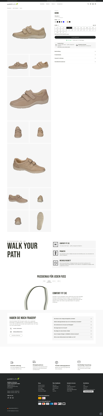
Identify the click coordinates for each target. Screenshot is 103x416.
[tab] (44, 281)
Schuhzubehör (41, 389)
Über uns (54, 385)
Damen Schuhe (41, 385)
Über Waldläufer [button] (56, 383)
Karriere (54, 390)
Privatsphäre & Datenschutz (89, 389)
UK (95, 25)
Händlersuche (55, 386)
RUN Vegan (40, 388)
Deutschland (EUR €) (13, 408)
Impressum (85, 386)
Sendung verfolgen (42, 390)
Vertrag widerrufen (88, 391)
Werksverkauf (55, 388)
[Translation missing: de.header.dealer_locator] (91, 4)
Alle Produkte (15, 8)
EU (93, 25)
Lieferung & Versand (71, 386)
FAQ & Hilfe (69, 390)
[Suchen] (88, 4)
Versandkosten (60, 17)
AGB (84, 385)
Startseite (9, 8)
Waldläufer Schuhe (14, 410)
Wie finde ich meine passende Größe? (62, 34)
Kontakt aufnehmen (16, 335)
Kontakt (68, 385)
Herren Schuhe (41, 386)
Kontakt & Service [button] (71, 383)
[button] (101, 414)
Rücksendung (70, 388)
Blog (53, 389)
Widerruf (85, 388)
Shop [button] (39, 383)
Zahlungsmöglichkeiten (72, 389)
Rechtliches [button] (86, 383)
